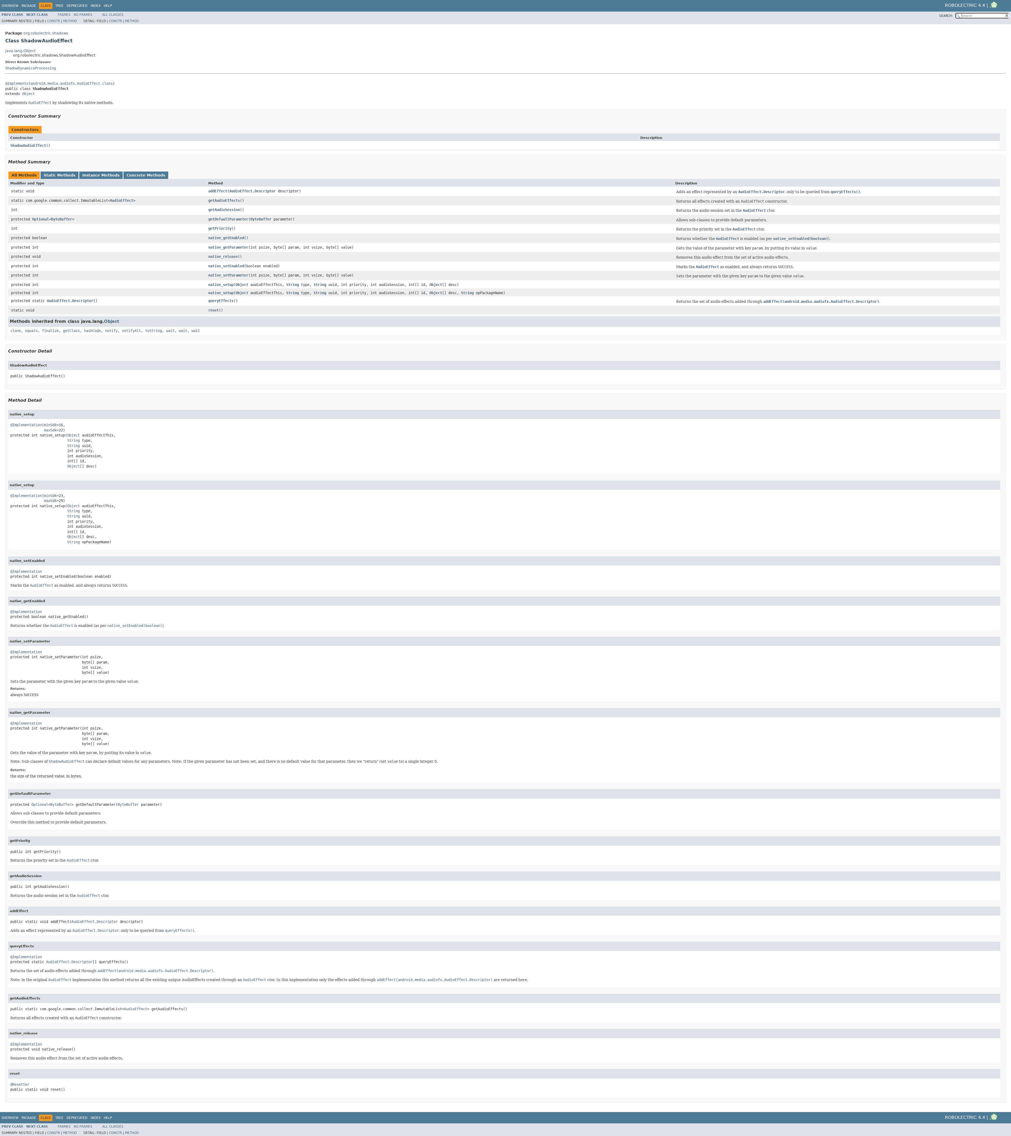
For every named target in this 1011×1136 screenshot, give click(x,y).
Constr (53, 21)
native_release (223, 256)
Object (28, 94)
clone (15, 331)
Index (96, 6)
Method (70, 21)
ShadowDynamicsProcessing (30, 68)
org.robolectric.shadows (45, 33)
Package (29, 6)
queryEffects (221, 301)
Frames (64, 15)
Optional (40, 219)
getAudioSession (224, 210)
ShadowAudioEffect (28, 145)
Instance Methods (101, 175)
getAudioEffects (224, 200)
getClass (71, 331)
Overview (10, 6)
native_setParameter (228, 275)
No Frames (83, 15)
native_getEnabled (226, 238)
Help (108, 6)
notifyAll (131, 331)
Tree (59, 6)
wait (170, 331)
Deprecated (77, 6)
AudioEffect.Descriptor (252, 191)
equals (31, 331)
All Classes (112, 15)
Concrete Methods (146, 175)
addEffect (217, 191)
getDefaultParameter (228, 219)
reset (213, 310)
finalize (50, 331)
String (292, 285)
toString (153, 331)
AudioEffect (121, 200)
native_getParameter (228, 247)
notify (111, 331)
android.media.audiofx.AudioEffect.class (72, 83)
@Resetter (19, 1084)
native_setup (221, 285)
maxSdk (50, 430)
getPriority (219, 228)
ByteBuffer (61, 219)
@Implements (16, 83)
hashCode (92, 331)
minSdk (50, 425)
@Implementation (26, 425)
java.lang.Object (20, 51)
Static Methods (59, 175)
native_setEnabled (226, 266)
